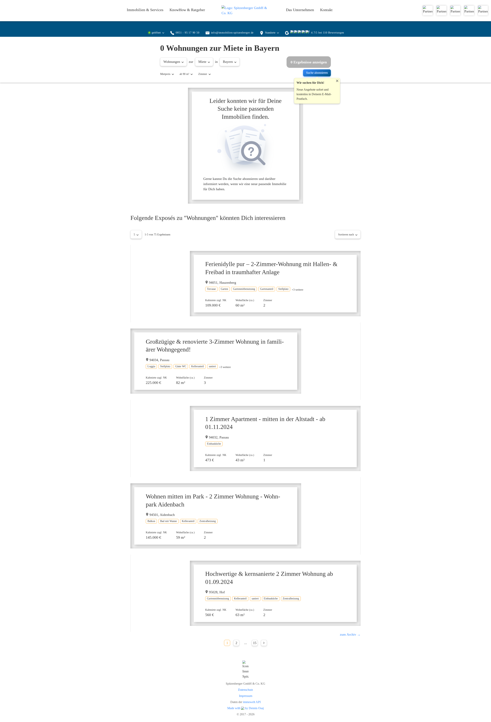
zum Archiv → (350, 634)
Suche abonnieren (317, 72)
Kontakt (326, 10)
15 (254, 643)
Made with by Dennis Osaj (245, 708)
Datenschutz (245, 689)
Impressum (245, 695)
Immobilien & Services (145, 10)
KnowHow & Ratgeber (187, 10)
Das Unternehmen (300, 10)
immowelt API (252, 702)
